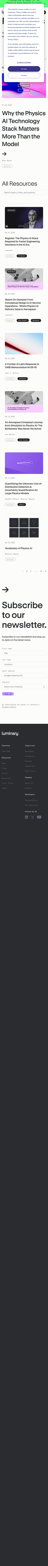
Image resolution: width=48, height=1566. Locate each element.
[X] (32, 817)
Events (5, 773)
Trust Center (8, 783)
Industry (6, 682)
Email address (8, 671)
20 (41, 571)
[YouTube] (39, 817)
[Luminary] (24, 734)
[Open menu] (44, 12)
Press (4, 768)
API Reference (31, 805)
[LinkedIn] (26, 817)
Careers (28, 788)
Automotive (30, 756)
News (4, 763)
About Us (29, 783)
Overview (6, 751)
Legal (4, 788)
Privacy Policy (9, 707)
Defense (28, 761)
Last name (6, 660)
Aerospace (29, 751)
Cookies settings (24, 62)
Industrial (30, 766)
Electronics (30, 771)
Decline (24, 75)
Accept (24, 69)
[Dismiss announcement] (44, 3)
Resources (6, 778)
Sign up (7, 694)
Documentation (31, 800)
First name (7, 648)
